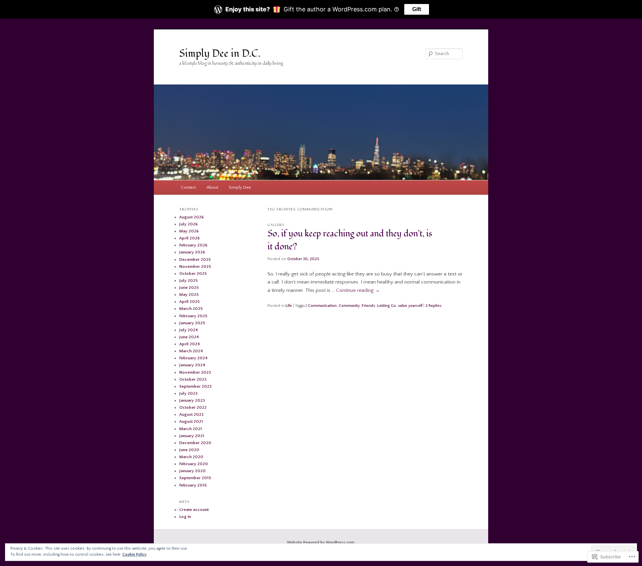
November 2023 (195, 372)
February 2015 (193, 485)
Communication (322, 306)
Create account (194, 509)
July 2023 (188, 393)
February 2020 (193, 463)
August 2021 (191, 421)
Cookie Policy (134, 554)
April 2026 (189, 238)
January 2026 (192, 252)
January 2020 (192, 470)
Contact (188, 187)
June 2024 (189, 337)
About (212, 187)
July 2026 (188, 224)
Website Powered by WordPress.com (320, 542)
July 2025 (188, 280)
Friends (368, 306)
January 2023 (192, 400)
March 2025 (191, 308)
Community (349, 306)
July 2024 (188, 330)
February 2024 (193, 358)
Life (289, 306)
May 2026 (189, 231)
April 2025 (189, 301)
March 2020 (191, 456)
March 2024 (191, 351)
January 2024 (192, 365)
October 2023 (193, 379)
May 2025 (189, 294)
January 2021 (191, 435)
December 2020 (195, 442)
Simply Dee (240, 187)
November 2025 (195, 266)
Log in (185, 516)
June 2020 (189, 449)
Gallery (276, 225)
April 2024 (189, 344)
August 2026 (191, 217)
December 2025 (195, 259)
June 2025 (189, 287)
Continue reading (358, 290)
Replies (433, 306)
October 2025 (193, 273)
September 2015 (195, 478)
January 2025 (192, 323)
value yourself (410, 306)
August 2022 (191, 414)
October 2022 (193, 407)
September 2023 (195, 386)
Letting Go (386, 306)
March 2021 (190, 428)
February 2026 (193, 245)
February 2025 (193, 316)
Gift (416, 9)
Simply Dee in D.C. (219, 53)
